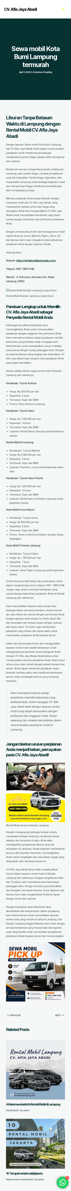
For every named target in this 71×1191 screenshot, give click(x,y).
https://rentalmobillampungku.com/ (36, 260)
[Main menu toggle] (63, 9)
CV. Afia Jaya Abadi (20, 9)
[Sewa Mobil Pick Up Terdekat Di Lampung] (35, 971)
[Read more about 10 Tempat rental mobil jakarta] (35, 1143)
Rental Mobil (12, 1110)
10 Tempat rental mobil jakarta (24, 1173)
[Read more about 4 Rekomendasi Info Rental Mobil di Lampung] (35, 1069)
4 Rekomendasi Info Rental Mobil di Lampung (33, 1104)
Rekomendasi (13, 1179)
